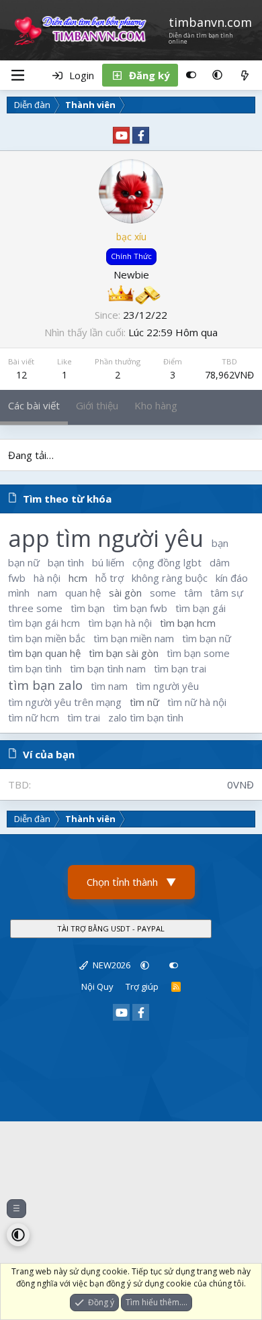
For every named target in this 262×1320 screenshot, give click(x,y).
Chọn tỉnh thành (131, 882)
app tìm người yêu (106, 538)
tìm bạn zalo (45, 684)
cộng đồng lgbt (167, 562)
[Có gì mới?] (244, 75)
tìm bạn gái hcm (44, 622)
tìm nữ (144, 702)
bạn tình (66, 562)
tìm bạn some (198, 653)
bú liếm (108, 562)
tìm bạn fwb (140, 608)
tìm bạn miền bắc (46, 638)
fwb (17, 578)
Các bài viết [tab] (34, 405)
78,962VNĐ (229, 374)
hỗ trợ (109, 578)
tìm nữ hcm (33, 717)
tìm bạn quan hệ (44, 653)
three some (35, 608)
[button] (217, 75)
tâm (193, 592)
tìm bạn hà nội (120, 622)
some (163, 592)
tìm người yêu (167, 686)
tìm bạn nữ (206, 638)
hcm (78, 578)
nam (47, 592)
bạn (220, 543)
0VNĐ (240, 784)
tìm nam (109, 686)
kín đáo (232, 578)
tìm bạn (88, 608)
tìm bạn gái (200, 608)
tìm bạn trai (180, 668)
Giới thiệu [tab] (97, 405)
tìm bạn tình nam (108, 668)
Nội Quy (97, 986)
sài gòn (125, 592)
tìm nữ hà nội (196, 702)
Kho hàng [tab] (155, 405)
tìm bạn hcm (188, 622)
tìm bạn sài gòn (124, 653)
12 (21, 374)
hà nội (47, 578)
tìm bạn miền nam (133, 638)
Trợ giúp (142, 986)
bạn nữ (24, 562)
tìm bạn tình (35, 668)
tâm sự (226, 592)
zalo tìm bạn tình (145, 717)
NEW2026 (110, 965)
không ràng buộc (170, 578)
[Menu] (17, 75)
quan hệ (83, 592)
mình (19, 592)
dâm (220, 562)
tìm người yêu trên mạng (65, 702)
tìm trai (83, 717)
